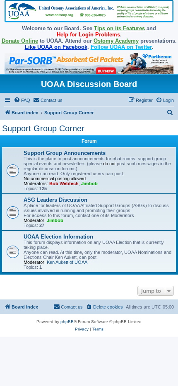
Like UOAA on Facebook (56, 47)
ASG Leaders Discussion (55, 200)
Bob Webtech (64, 183)
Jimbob (89, 183)
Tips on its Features (119, 28)
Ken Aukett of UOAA (67, 262)
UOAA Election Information (58, 237)
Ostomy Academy (116, 41)
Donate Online (20, 41)
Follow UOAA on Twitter (121, 47)
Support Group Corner (43, 128)
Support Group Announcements (65, 153)
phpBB (67, 321)
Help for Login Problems (88, 34)
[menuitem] (22, 100)
